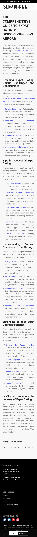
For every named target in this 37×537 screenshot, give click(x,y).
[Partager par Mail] (32, 447)
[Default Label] (17, 520)
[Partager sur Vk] (25, 447)
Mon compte (6, 498)
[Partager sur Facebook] (4, 447)
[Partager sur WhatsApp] (11, 447)
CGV (4, 501)
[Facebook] (4, 520)
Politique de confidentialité (10, 504)
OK (13, 533)
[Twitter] (9, 520)
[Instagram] (13, 520)
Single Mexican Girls (24, 51)
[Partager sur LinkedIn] (18, 447)
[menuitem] (33, 6)
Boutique (5, 495)
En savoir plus (23, 533)
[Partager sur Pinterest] (15, 447)
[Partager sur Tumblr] (22, 447)
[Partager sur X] (8, 447)
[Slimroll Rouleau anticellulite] (15, 6)
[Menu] (33, 6)
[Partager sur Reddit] (29, 447)
